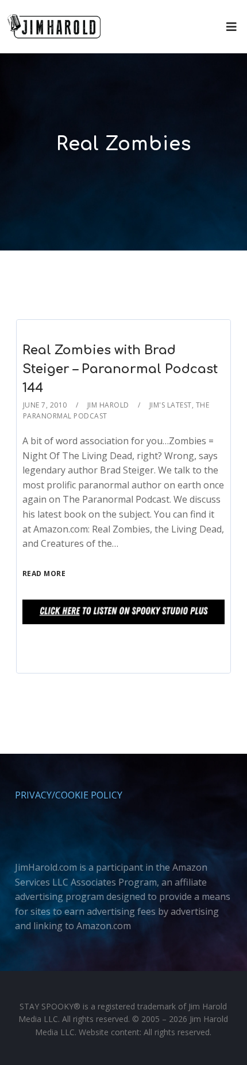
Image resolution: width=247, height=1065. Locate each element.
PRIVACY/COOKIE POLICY (68, 795)
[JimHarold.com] (54, 26)
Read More (44, 573)
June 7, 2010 (45, 405)
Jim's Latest (170, 405)
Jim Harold (108, 405)
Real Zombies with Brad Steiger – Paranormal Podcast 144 (120, 369)
